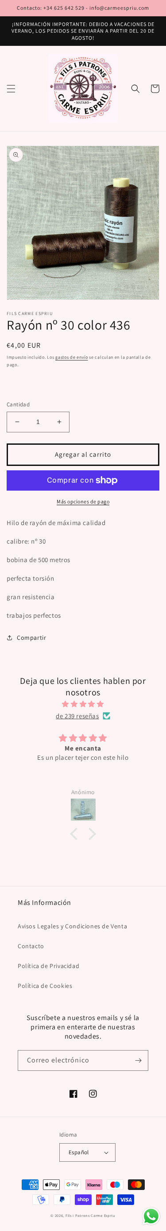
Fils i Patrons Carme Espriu (91, 1215)
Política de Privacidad (48, 966)
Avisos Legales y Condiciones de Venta (72, 926)
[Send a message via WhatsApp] (151, 1216)
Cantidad (18, 404)
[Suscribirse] (138, 1060)
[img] (83, 704)
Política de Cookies (45, 986)
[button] (11, 88)
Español (79, 1152)
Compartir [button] (31, 638)
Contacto (31, 946)
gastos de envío (71, 357)
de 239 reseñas (77, 716)
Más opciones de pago (83, 501)
